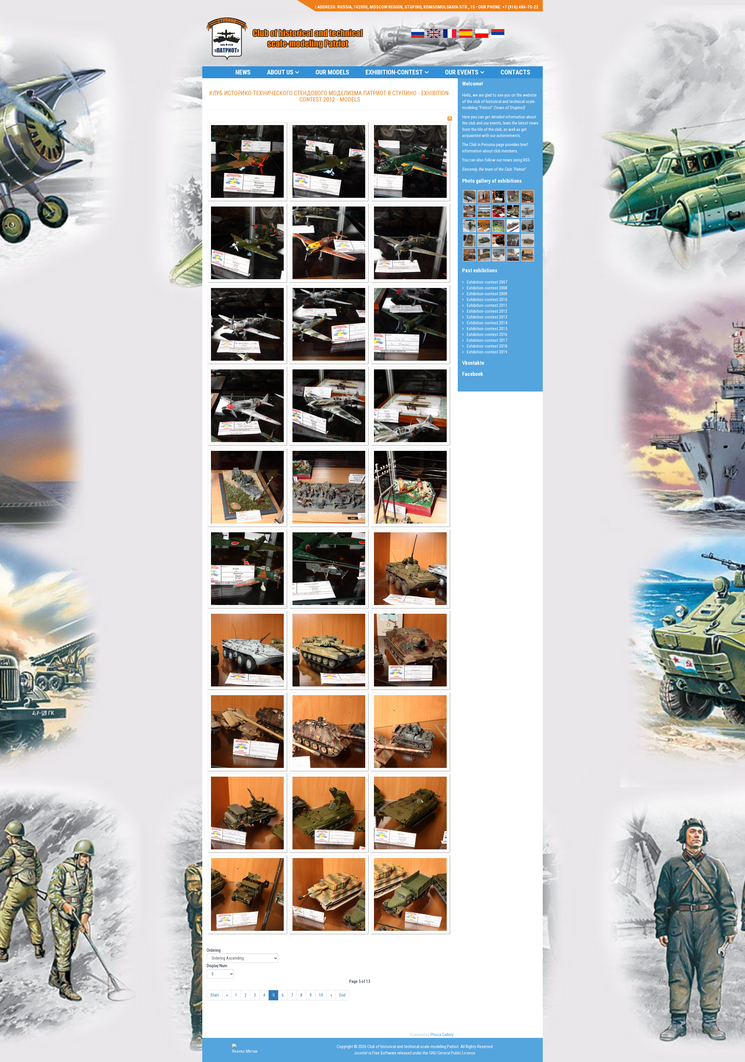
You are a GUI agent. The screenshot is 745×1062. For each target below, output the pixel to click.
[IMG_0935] (469, 240)
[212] (469, 211)
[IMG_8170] (328, 161)
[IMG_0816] (527, 211)
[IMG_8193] (410, 731)
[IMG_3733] (527, 254)
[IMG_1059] (469, 196)
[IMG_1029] (469, 225)
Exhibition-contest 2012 (486, 311)
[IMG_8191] (247, 731)
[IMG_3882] (527, 196)
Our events (461, 72)
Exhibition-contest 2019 (486, 352)
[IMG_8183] (410, 487)
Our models (332, 72)
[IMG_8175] (247, 324)
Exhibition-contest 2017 (486, 340)
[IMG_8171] (410, 161)
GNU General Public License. (452, 1053)
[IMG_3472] (513, 211)
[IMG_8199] (410, 894)
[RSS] (449, 118)
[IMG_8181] (247, 487)
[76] (513, 254)
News (243, 72)
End (342, 995)
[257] (484, 254)
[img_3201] (498, 254)
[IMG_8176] (328, 324)
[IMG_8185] (328, 568)
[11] (498, 225)
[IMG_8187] (247, 650)
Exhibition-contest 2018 (486, 346)
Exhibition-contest (394, 72)
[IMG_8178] (247, 405)
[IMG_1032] (513, 225)
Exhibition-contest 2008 (486, 288)
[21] (484, 196)
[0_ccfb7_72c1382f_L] (527, 240)
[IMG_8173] (328, 243)
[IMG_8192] (328, 731)
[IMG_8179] (328, 405)
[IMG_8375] (498, 240)
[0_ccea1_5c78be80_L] (484, 240)
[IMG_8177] (410, 324)
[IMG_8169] (247, 161)
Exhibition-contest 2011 (486, 305)
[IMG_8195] (328, 813)
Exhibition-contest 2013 (486, 317)
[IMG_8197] (247, 894)
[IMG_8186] (410, 568)
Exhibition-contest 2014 (486, 322)
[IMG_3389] (484, 211)
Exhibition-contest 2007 (486, 282)
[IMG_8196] (410, 813)
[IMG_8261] (498, 196)
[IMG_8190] (410, 650)
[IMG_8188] (328, 650)
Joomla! (361, 1053)
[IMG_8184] (247, 568)
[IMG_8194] (247, 813)
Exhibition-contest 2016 (486, 334)
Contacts (515, 72)
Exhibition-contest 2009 (486, 293)
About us (280, 72)
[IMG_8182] (328, 487)
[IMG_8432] (484, 225)
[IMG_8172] (247, 243)
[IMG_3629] (469, 254)
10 (321, 995)
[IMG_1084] (513, 196)
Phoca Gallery (441, 1034)
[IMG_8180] (410, 405)
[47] (513, 240)
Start (214, 995)
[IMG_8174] (410, 243)
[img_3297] (527, 225)
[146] (498, 211)
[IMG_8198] (328, 894)
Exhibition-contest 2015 (486, 328)
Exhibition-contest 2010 (486, 299)
